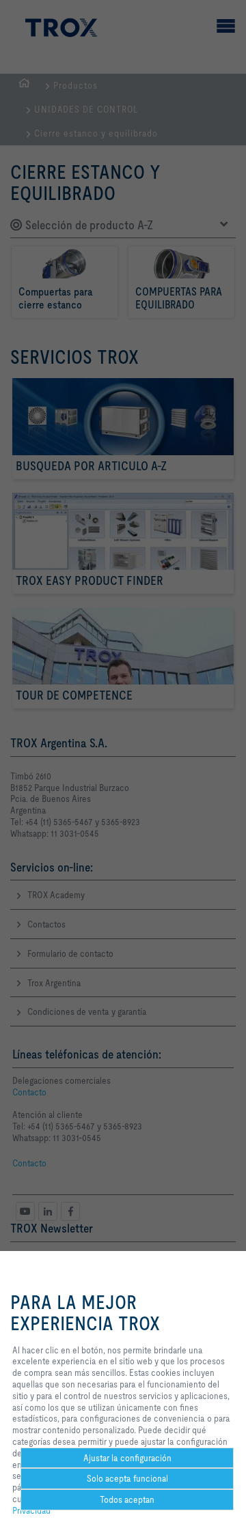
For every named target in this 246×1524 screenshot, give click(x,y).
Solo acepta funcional (127, 1478)
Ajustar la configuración (127, 1457)
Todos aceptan (127, 1499)
